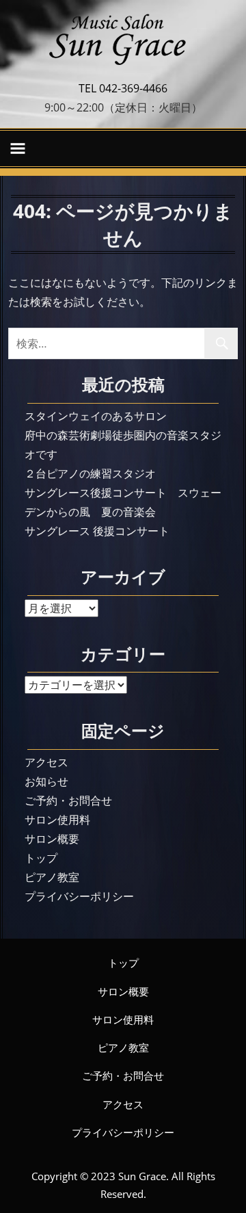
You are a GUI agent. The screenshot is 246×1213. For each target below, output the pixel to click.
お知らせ (46, 781)
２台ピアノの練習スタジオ (90, 473)
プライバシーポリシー (79, 896)
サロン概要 (52, 838)
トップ (41, 857)
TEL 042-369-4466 (123, 88)
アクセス (46, 762)
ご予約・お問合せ (68, 800)
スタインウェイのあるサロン (96, 415)
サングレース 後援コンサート (97, 530)
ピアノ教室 (52, 877)
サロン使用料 (57, 819)
